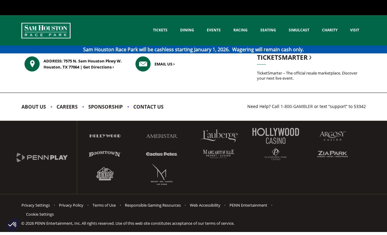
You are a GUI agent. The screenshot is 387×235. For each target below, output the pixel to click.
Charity (329, 30)
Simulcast (299, 30)
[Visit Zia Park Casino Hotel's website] (332, 154)
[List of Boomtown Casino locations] (105, 154)
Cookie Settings (40, 214)
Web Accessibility (205, 205)
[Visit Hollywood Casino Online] (276, 136)
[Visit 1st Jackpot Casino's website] (105, 174)
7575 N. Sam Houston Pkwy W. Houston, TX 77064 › (83, 64)
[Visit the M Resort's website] (162, 174)
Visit (354, 30)
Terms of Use (104, 205)
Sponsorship (105, 106)
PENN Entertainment (248, 205)
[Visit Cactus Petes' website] (162, 153)
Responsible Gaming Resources (153, 205)
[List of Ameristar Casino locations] (162, 136)
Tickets (160, 30)
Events (214, 30)
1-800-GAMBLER (297, 106)
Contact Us (148, 106)
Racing (240, 30)
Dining (187, 30)
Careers (67, 106)
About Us (33, 106)
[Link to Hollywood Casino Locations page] (105, 136)
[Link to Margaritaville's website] (219, 154)
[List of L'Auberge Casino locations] (219, 136)
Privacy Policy (71, 205)
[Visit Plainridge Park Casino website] (276, 154)
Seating (268, 30)
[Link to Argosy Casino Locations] (332, 136)
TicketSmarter (283, 57)
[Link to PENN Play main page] (47, 157)
